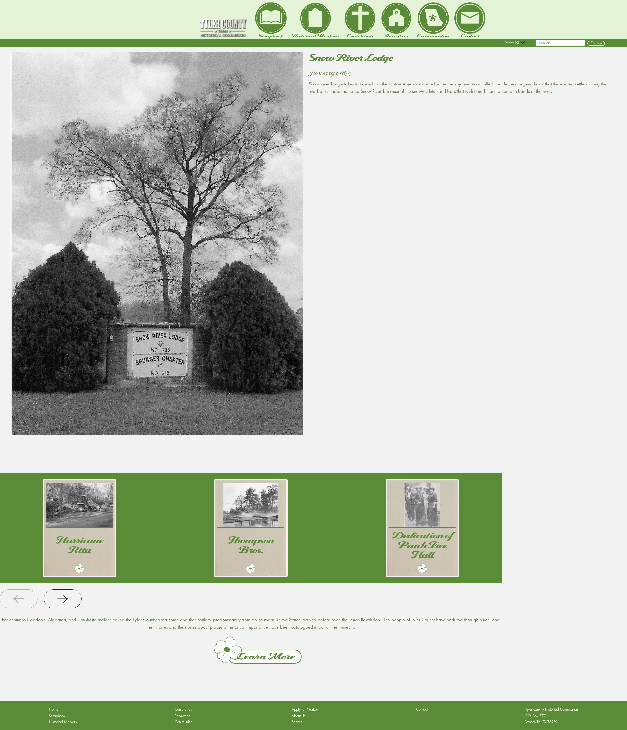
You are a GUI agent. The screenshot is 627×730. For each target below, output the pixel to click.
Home (53, 709)
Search (297, 721)
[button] (515, 43)
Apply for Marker (305, 709)
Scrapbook (57, 715)
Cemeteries (183, 709)
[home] (223, 28)
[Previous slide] (19, 598)
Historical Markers (63, 721)
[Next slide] (63, 598)
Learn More (265, 656)
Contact (422, 709)
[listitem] (79, 528)
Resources (182, 715)
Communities (184, 721)
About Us (298, 715)
